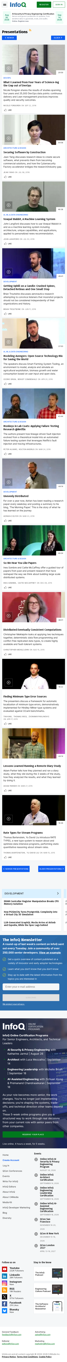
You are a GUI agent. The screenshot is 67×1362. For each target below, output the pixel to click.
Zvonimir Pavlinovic (39, 716)
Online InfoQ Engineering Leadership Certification (47, 1192)
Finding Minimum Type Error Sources (25, 696)
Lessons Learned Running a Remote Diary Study (32, 765)
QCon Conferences (12, 1171)
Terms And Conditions (27, 1356)
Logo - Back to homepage (18, 4)
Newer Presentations (16, 869)
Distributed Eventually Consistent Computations (32, 629)
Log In (6, 1165)
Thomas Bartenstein (14, 853)
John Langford (11, 239)
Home (6, 1155)
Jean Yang (8, 172)
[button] (31, 997)
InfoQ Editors (9, 1186)
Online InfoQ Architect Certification (47, 1177)
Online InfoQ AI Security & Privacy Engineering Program (49, 1163)
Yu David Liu (33, 853)
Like (10, 110)
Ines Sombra (9, 583)
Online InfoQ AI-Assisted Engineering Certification (48, 1207)
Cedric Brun (9, 379)
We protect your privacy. (14, 1004)
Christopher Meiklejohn (16, 650)
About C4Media (10, 1197)
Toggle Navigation (4, 5)
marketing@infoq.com (45, 1343)
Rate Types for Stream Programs (23, 832)
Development (10, 281)
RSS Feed (30, 30)
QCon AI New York (49, 1233)
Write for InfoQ (10, 1181)
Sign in (59, 4)
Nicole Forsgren (12, 105)
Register (44, 4)
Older (57, 38)
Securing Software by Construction (24, 152)
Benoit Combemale (27, 379)
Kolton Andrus (26, 449)
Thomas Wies (20, 716)
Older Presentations (50, 869)
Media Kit (7, 1202)
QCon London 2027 (47, 1246)
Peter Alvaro (10, 449)
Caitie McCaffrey (27, 583)
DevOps (7, 78)
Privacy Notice (9, 1356)
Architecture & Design (14, 148)
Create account (11, 1160)
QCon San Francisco (45, 1220)
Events (6, 1176)
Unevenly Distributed (15, 496)
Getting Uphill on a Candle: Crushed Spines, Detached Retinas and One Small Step (29, 287)
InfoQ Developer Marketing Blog (16, 1210)
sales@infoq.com (42, 1334)
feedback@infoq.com (11, 1334)
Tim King (7, 716)
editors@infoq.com (10, 1343)
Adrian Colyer (10, 516)
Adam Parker (10, 786)
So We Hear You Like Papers (19, 562)
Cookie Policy (45, 1356)
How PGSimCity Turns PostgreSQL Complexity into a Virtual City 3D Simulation (30, 913)
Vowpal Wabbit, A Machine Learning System (29, 219)
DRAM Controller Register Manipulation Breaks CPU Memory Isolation (31, 902)
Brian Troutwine (12, 309)
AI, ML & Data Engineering (15, 215)
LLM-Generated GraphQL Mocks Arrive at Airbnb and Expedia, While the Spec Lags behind (30, 924)
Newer (10, 38)
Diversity (7, 1218)
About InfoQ (9, 1192)
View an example (50, 952)
